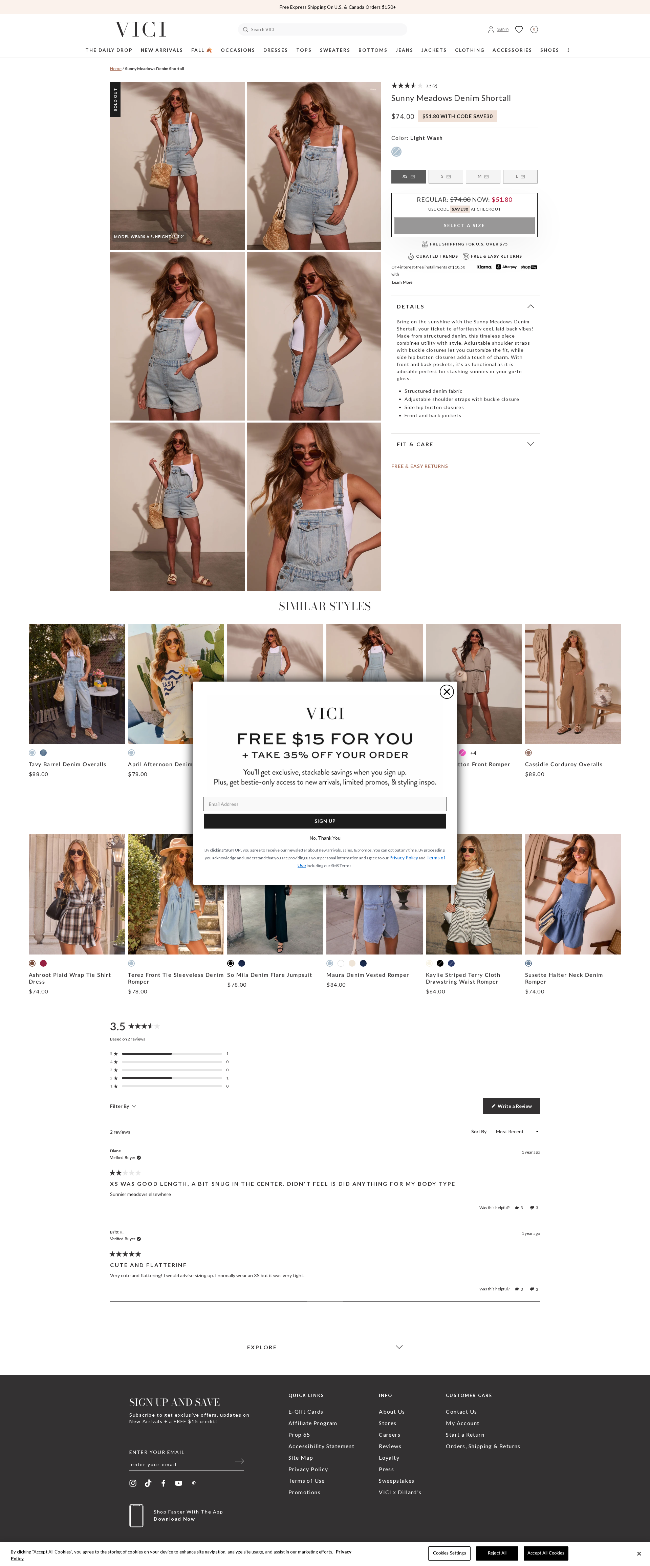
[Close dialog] (447, 692)
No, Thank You (325, 838)
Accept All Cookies (545, 1553)
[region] (325, 1554)
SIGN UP (325, 821)
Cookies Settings (449, 1553)
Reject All (497, 1553)
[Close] (639, 1553)
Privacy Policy (403, 857)
